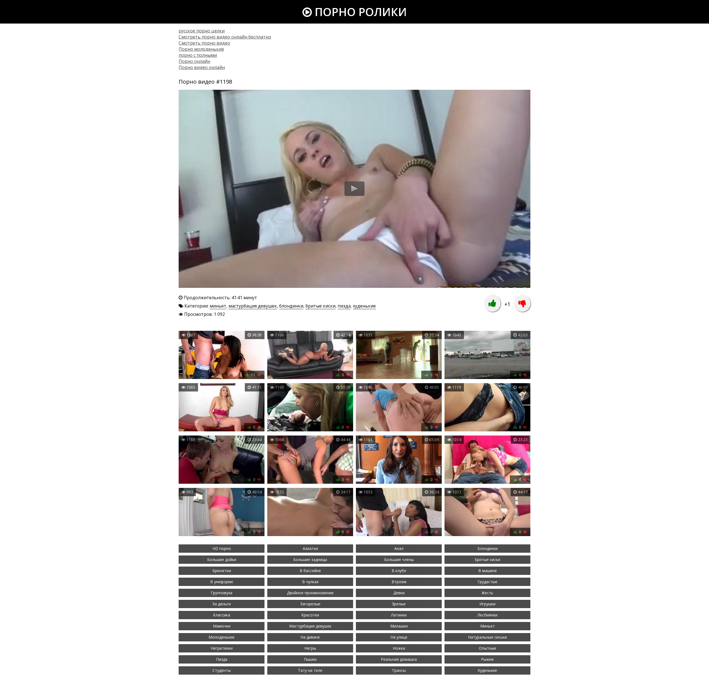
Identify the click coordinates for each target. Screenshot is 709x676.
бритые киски (320, 306)
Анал (399, 548)
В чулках (310, 581)
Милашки (399, 626)
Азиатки (310, 548)
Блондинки (487, 548)
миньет (218, 306)
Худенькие (487, 670)
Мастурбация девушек (310, 626)
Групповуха (221, 592)
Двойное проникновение (310, 592)
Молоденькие (222, 637)
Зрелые (399, 603)
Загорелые (310, 603)
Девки (399, 592)
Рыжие (487, 659)
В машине (487, 570)
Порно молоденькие (201, 49)
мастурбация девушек (252, 306)
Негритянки (222, 648)
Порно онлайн (194, 61)
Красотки (310, 615)
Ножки (399, 648)
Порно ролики (359, 11)
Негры (310, 648)
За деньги (221, 603)
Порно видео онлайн (202, 67)
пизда (344, 306)
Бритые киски (487, 559)
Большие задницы (310, 559)
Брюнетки (221, 570)
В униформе (221, 581)
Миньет (487, 626)
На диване (310, 637)
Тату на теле (310, 670)
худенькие (364, 306)
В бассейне (310, 570)
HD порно (221, 548)
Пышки (310, 659)
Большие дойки (221, 559)
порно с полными (198, 55)
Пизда (221, 659)
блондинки (291, 306)
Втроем (399, 581)
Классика (221, 615)
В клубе (399, 570)
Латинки (399, 615)
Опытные (487, 648)
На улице (399, 637)
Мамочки (221, 626)
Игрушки (487, 603)
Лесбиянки (487, 615)
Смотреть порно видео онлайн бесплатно (225, 37)
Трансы (399, 670)
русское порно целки (202, 31)
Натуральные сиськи (487, 637)
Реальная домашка (399, 659)
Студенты (221, 670)
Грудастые (487, 581)
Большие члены (399, 559)
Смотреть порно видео (204, 43)
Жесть (487, 592)
